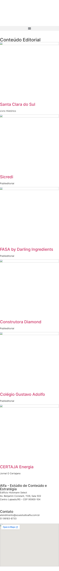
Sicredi (6, 176)
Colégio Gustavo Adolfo (22, 394)
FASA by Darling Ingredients (26, 249)
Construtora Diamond (20, 321)
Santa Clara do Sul (17, 104)
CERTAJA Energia (17, 466)
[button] (29, 28)
